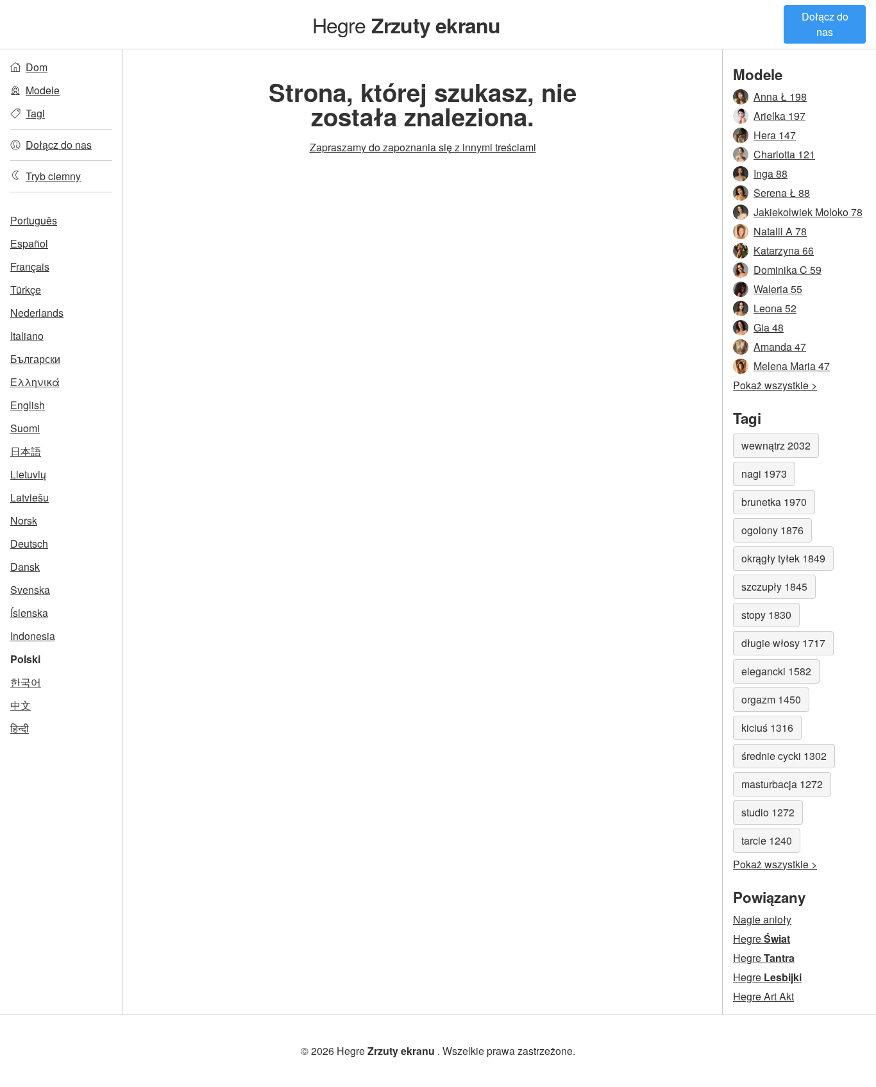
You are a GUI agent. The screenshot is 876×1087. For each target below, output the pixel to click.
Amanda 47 (780, 346)
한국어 (25, 682)
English (27, 405)
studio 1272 (768, 812)
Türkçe (25, 289)
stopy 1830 (766, 614)
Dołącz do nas (825, 24)
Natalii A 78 (780, 231)
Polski (25, 659)
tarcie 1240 (766, 840)
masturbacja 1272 (782, 784)
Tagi (35, 113)
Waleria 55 (778, 289)
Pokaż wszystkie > (775, 385)
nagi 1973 (764, 473)
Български (35, 358)
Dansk (25, 566)
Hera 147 (775, 135)
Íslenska (29, 612)
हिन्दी (19, 728)
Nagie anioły (762, 919)
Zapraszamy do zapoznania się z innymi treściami (423, 147)
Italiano (27, 335)
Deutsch (29, 543)
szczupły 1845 (774, 586)
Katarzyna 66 (784, 250)
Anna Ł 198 (780, 96)
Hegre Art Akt (763, 996)
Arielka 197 (779, 115)
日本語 (25, 451)
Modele (43, 90)
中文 (20, 705)
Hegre (406, 24)
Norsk (23, 520)
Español (29, 243)
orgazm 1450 (771, 699)
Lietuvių (28, 474)
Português (33, 220)
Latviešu (29, 497)
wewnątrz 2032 (776, 445)
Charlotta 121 (784, 154)
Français (29, 266)
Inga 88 (771, 173)
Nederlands (36, 312)
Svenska (30, 589)
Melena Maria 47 (792, 365)
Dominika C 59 (787, 269)
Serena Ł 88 (782, 192)
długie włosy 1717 (783, 643)
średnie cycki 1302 (784, 755)
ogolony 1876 (772, 530)
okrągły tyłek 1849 (783, 558)
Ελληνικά (35, 382)
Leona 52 (775, 308)
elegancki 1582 (776, 671)
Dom (36, 67)
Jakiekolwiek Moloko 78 (808, 212)
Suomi (25, 428)
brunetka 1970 (774, 501)
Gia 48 (769, 327)
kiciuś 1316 (767, 727)
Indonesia (32, 635)
